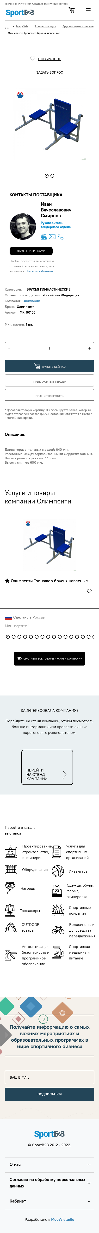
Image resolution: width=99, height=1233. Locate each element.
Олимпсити (31, 301)
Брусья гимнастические (77, 26)
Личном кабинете (39, 271)
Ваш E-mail (17, 1072)
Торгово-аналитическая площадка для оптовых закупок (36, 3)
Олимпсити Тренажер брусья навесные (49, 581)
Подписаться (49, 1094)
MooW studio (62, 1219)
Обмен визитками (31, 251)
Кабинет (18, 1201)
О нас (15, 1164)
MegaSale (22, 26)
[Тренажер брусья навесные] (49, 545)
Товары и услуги (45, 26)
